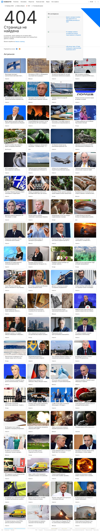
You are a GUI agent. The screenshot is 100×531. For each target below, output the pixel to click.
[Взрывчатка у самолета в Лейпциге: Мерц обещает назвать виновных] (38, 375)
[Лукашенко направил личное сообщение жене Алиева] (15, 234)
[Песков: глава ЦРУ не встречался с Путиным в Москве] (62, 493)
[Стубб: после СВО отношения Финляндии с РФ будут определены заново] (62, 399)
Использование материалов (78, 529)
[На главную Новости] (7, 2)
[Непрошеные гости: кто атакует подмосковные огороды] (62, 210)
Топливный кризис (38, 5)
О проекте (41, 529)
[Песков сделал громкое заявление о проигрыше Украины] (38, 210)
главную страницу (20, 41)
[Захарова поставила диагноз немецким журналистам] (15, 257)
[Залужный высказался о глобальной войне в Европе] (38, 352)
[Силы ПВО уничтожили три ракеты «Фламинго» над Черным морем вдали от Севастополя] (15, 281)
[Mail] (2, 2)
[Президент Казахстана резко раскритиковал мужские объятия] (38, 93)
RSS (36, 529)
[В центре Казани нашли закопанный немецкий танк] (62, 304)
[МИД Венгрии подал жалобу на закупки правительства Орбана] (85, 304)
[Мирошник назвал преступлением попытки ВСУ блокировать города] (62, 328)
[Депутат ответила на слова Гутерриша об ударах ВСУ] (62, 281)
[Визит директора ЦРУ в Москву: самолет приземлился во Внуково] (15, 116)
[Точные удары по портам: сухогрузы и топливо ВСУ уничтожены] (85, 234)
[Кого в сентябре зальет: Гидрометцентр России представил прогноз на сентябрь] (38, 446)
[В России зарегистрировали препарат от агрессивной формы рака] (62, 375)
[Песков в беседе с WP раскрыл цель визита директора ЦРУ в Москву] (62, 234)
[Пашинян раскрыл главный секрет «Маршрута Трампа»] (85, 375)
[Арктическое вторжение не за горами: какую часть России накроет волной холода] (15, 352)
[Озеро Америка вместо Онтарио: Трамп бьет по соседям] (62, 446)
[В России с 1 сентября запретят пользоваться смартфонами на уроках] (62, 116)
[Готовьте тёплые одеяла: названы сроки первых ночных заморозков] (62, 187)
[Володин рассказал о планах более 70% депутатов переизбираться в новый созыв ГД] (85, 352)
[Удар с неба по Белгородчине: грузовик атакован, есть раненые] (38, 469)
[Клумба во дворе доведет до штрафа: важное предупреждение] (62, 257)
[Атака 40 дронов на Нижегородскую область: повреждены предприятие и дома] (15, 304)
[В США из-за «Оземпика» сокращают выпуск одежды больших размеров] (15, 446)
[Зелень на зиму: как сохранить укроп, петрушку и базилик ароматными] (15, 140)
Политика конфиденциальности (64, 529)
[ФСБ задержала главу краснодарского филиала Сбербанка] (15, 163)
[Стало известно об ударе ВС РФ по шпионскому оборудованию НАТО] (62, 516)
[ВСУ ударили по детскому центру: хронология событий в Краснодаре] (15, 469)
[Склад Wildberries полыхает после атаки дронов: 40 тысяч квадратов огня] (38, 116)
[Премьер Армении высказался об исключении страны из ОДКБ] (85, 163)
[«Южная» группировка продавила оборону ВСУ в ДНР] (38, 422)
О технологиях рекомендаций (50, 529)
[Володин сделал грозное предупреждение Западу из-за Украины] (38, 257)
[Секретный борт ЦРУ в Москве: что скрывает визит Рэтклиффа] (85, 281)
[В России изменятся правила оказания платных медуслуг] (38, 516)
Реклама (12, 529)
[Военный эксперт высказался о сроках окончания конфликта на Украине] (15, 93)
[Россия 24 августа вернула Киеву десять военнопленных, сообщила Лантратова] (15, 375)
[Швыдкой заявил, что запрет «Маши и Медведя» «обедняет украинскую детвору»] (15, 328)
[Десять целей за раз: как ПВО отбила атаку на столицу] (38, 493)
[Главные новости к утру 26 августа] (62, 93)
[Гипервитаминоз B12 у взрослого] (85, 422)
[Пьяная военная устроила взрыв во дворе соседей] (85, 93)
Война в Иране (21, 5)
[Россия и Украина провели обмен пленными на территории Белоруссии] (15, 187)
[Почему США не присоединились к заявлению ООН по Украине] (38, 399)
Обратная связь (89, 529)
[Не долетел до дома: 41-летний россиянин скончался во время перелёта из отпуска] (62, 69)
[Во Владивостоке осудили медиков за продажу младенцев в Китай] (15, 422)
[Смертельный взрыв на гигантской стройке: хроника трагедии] (62, 469)
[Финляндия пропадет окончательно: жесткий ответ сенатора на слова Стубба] (15, 69)
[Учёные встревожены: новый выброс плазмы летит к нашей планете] (85, 469)
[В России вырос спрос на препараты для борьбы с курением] (38, 234)
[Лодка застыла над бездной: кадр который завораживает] (85, 257)
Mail (2, 529)
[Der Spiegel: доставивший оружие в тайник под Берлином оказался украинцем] (15, 493)
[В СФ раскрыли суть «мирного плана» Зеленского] (85, 493)
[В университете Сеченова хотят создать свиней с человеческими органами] (85, 187)
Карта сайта (96, 529)
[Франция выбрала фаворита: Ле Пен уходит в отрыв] (15, 210)
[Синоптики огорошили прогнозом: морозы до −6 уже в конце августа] (15, 399)
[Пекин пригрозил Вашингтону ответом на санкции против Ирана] (85, 516)
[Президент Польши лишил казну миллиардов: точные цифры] (85, 446)
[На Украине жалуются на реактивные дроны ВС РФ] (62, 140)
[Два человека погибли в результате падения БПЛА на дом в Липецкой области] (85, 69)
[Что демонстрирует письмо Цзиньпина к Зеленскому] (85, 328)
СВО (29, 5)
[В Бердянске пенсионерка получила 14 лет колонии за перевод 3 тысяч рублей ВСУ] (38, 304)
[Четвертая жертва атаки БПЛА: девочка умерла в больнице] (15, 516)
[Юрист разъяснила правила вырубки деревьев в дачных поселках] (62, 422)
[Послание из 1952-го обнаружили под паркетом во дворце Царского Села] (38, 69)
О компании (6, 529)
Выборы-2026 (10, 5)
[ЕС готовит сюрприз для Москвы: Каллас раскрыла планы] (38, 281)
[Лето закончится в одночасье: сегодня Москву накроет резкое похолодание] (38, 328)
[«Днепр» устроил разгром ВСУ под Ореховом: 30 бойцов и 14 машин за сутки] (85, 140)
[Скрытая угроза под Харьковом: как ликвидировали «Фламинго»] (38, 163)
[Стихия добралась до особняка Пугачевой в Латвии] (85, 116)
